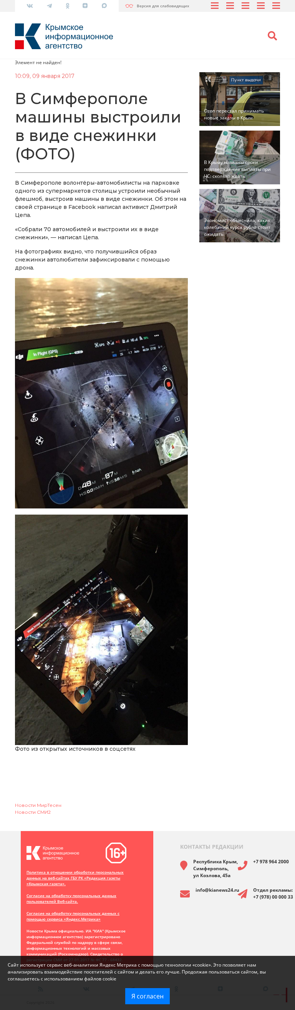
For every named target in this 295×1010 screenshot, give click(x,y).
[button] (272, 36)
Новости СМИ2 (33, 812)
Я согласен (147, 996)
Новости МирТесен (38, 805)
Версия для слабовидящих (163, 5)
